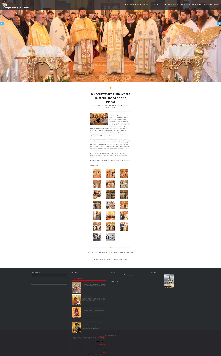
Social (164, 4)
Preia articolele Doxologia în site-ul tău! (96, 354)
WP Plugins (114, 335)
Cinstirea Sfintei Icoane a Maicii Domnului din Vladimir (93, 323)
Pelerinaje (200, 4)
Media (205, 4)
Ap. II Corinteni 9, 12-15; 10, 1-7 (99, 341)
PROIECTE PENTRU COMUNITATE (175, 4)
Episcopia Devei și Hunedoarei (15, 8)
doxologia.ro (103, 352)
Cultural (159, 4)
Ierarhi (137, 4)
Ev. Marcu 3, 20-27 (102, 349)
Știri (112, 90)
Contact (216, 4)
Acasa (126, 4)
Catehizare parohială (190, 4)
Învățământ (152, 4)
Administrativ (144, 4)
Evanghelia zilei (102, 344)
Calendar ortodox (77, 279)
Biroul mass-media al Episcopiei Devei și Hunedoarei (111, 105)
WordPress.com (119, 331)
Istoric (132, 4)
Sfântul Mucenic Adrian (88, 282)
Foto (109, 90)
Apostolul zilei (102, 336)
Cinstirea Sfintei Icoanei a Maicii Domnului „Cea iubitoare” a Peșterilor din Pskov (93, 308)
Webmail (210, 4)
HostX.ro (53, 288)
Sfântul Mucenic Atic (77, 319)
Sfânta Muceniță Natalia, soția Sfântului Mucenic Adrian (93, 295)
